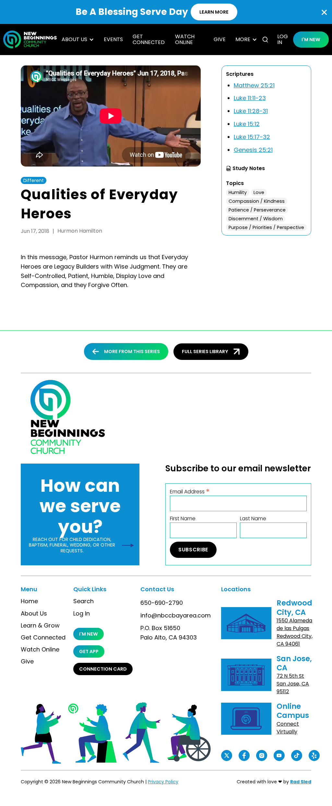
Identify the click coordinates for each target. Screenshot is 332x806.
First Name (183, 519)
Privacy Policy (163, 781)
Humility (238, 192)
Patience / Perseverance (257, 210)
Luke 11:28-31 (251, 111)
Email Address (190, 491)
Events (113, 39)
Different (33, 180)
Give (220, 39)
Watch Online (185, 39)
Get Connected (149, 39)
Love (259, 192)
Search (83, 601)
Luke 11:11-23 (250, 98)
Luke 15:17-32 (252, 137)
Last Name (253, 519)
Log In (81, 613)
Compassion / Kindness (257, 201)
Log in (282, 39)
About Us (34, 613)
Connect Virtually (288, 727)
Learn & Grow (40, 625)
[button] (78, 39)
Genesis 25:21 (253, 150)
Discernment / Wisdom (256, 218)
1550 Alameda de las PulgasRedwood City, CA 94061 (295, 632)
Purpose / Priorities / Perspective (266, 227)
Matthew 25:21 (254, 85)
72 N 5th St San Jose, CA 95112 (293, 683)
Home (29, 601)
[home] (30, 39)
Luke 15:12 (247, 124)
